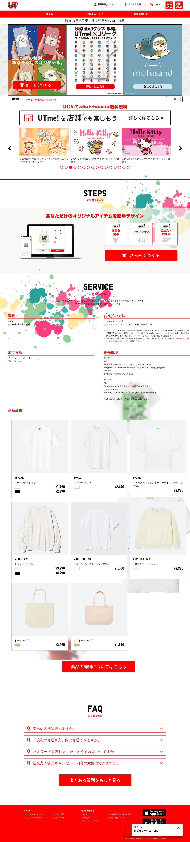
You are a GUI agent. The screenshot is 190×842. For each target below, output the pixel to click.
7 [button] (88, 167)
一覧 (173, 99)
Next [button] (181, 148)
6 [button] (83, 167)
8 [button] (92, 167)
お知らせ (86, 814)
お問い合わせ (58, 818)
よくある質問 (58, 814)
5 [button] (79, 167)
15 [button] (123, 167)
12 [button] (110, 167)
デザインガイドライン (35, 814)
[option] (44, 145)
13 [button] (115, 167)
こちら (19, 361)
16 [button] (128, 167)
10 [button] (101, 167)
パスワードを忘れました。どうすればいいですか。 (75, 752)
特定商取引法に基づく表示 (120, 814)
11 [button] (106, 167)
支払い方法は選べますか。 (54, 729)
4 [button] (74, 167)
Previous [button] (9, 148)
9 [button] (97, 167)
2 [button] (66, 167)
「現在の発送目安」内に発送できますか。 (67, 740)
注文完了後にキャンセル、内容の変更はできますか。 (76, 763)
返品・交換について (118, 818)
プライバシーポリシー (91, 821)
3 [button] (70, 167)
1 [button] (61, 167)
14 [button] (119, 167)
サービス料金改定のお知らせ (41, 99)
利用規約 (86, 818)
